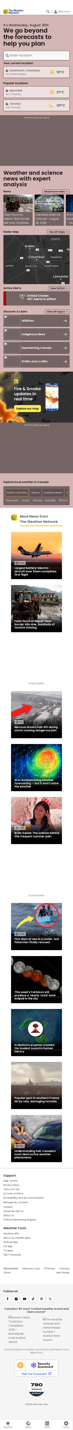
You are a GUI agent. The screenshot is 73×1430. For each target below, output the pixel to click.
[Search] (48, 11)
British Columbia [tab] (17, 492)
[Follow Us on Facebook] (7, 1299)
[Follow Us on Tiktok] (33, 1299)
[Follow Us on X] (50, 1299)
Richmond (65, 500)
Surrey (26, 500)
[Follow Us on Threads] (41, 1299)
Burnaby (50, 500)
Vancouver (12, 500)
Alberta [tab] (35, 492)
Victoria (37, 500)
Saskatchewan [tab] (53, 492)
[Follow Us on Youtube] (24, 1299)
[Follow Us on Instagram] (16, 1299)
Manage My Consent (15, 1202)
